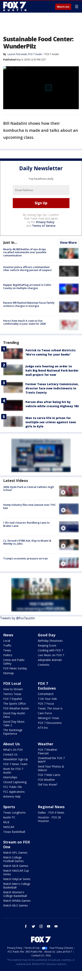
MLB (6, 822)
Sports (9, 806)
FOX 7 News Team (15, 764)
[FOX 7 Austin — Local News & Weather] (14, 6)
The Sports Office (14, 703)
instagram (41, 926)
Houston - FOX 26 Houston (49, 819)
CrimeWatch (46, 694)
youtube (48, 926)
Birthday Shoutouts (50, 641)
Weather (45, 743)
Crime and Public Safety (14, 661)
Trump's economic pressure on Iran (25, 558)
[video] (69, 491)
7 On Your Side (47, 699)
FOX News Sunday (15, 668)
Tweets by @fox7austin (17, 618)
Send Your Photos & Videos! (51, 768)
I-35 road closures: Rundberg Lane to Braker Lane (26, 524)
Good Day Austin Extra (14, 715)
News (8, 635)
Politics (7, 655)
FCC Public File (12, 787)
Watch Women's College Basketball (15, 894)
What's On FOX (13, 749)
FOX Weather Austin (16, 708)
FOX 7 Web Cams (49, 775)
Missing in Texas (48, 718)
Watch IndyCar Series (16, 879)
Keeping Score (47, 645)
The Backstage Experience (12, 731)
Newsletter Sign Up (15, 759)
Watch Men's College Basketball (16, 885)
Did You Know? (47, 784)
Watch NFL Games (15, 852)
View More (68, 242)
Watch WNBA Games (17, 901)
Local (6, 641)
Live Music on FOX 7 (51, 655)
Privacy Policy (45, 222)
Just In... (10, 242)
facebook (26, 926)
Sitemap (8, 673)
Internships (10, 777)
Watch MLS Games (15, 905)
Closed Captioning (14, 782)
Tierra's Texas (12, 694)
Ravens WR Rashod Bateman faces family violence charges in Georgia (29, 304)
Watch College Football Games (13, 859)
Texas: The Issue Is (50, 708)
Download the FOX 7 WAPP (51, 760)
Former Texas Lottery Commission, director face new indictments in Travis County (52, 388)
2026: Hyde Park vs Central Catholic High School (28, 488)
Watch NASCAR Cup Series (16, 872)
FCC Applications (14, 792)
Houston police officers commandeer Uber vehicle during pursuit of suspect (27, 268)
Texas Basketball (14, 832)
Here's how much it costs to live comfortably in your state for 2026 (24, 322)
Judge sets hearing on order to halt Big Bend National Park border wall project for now (52, 370)
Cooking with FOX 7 (50, 650)
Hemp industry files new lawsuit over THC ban (29, 506)
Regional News (51, 806)
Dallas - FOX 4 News (51, 812)
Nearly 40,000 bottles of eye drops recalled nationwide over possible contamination (24, 252)
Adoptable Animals (50, 660)
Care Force (45, 713)
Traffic (7, 645)
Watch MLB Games (15, 866)
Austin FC (9, 817)
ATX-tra (43, 727)
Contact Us (10, 754)
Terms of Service (43, 226)
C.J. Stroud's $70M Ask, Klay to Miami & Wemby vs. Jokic (27, 542)
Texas (7, 650)
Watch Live (63, 6)
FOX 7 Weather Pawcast (47, 751)
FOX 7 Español (12, 699)
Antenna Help (11, 796)
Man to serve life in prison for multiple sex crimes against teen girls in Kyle (50, 422)
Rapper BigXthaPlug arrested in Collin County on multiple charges (27, 286)
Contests (43, 665)
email (56, 926)
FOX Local (12, 683)
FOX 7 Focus (46, 703)
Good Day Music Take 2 (14, 723)
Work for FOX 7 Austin (13, 770)
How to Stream (13, 689)
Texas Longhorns (14, 812)
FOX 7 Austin (52, 54)
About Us (11, 743)
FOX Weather (46, 780)
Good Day (46, 635)
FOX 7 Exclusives (47, 686)
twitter (33, 926)
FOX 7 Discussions (50, 723)
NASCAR (8, 827)
